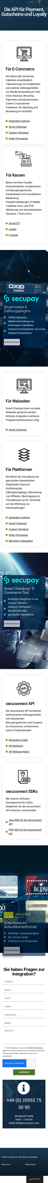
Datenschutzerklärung (35, 1048)
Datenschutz (30, 1164)
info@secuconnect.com (27, 1123)
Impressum (6, 1164)
